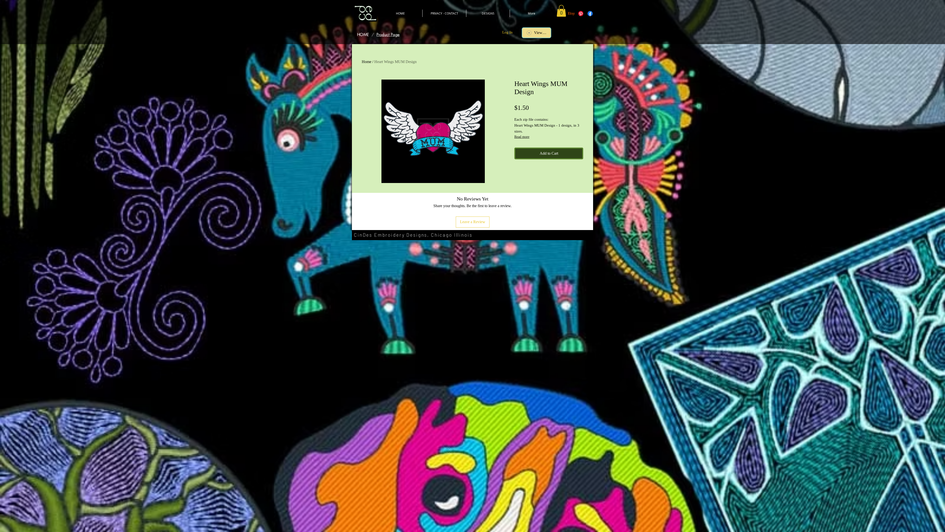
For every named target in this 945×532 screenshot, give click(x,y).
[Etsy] (571, 13)
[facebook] (590, 13)
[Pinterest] (580, 13)
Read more (521, 137)
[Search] (588, 28)
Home (366, 62)
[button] (561, 11)
